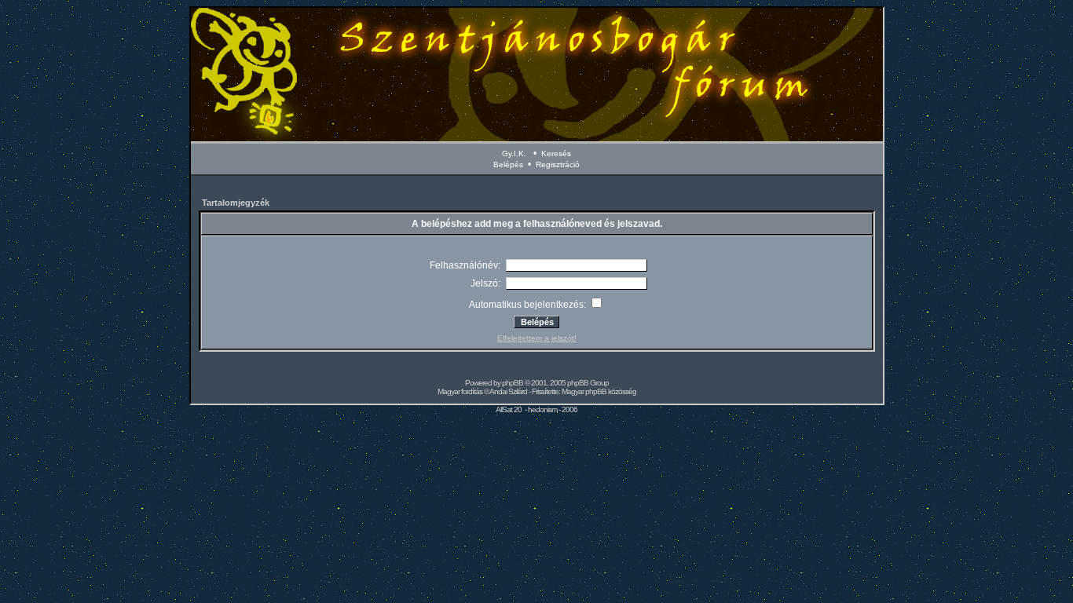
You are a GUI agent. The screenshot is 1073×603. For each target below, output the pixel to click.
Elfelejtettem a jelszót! (537, 338)
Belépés (508, 164)
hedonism (542, 409)
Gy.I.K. (514, 153)
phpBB (512, 382)
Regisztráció (558, 164)
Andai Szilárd (508, 391)
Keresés (556, 153)
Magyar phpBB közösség (599, 391)
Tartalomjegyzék (235, 202)
